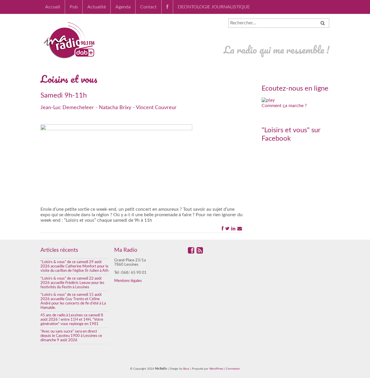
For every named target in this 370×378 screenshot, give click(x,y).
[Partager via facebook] (222, 228)
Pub (74, 7)
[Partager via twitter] (227, 228)
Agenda (123, 7)
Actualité (96, 7)
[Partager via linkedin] (233, 228)
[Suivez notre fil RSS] (200, 252)
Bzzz (186, 368)
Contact (148, 7)
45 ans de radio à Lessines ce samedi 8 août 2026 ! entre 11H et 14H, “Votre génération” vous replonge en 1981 (71, 319)
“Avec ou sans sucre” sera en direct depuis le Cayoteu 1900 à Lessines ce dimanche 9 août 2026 (71, 336)
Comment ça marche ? (284, 105)
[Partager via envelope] (239, 228)
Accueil (52, 7)
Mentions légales (128, 280)
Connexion (233, 368)
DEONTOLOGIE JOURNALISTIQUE (214, 7)
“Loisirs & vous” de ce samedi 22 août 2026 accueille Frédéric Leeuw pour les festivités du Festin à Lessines (72, 283)
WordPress (216, 368)
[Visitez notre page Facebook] (191, 252)
